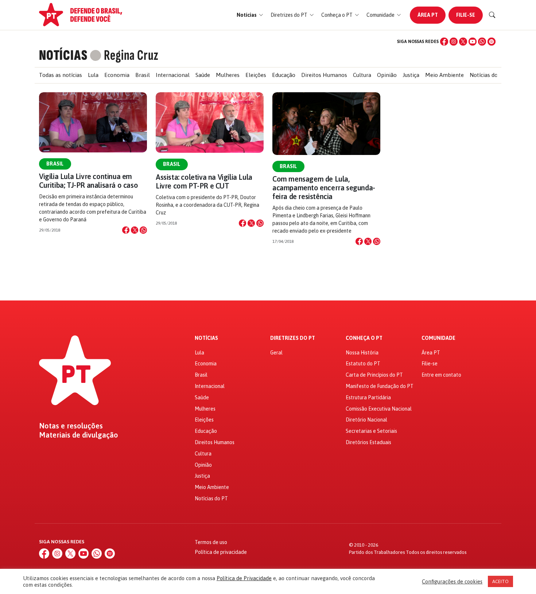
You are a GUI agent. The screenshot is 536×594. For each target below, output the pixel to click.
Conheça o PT (364, 338)
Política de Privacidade (244, 578)
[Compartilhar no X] (134, 230)
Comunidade (438, 338)
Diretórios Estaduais (368, 442)
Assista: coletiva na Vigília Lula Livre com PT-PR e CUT (204, 181)
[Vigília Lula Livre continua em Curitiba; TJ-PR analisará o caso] (93, 122)
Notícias (206, 338)
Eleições (255, 75)
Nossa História (362, 353)
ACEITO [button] (500, 581)
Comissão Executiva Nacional (379, 409)
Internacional (173, 75)
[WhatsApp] (482, 42)
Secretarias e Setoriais (371, 431)
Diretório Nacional (366, 420)
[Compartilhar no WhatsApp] (143, 230)
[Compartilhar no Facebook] (125, 230)
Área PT (427, 15)
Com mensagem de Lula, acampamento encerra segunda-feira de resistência (323, 188)
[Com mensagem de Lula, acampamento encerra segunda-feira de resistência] (326, 123)
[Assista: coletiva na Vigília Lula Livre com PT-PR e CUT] (210, 122)
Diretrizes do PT (292, 338)
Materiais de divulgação (78, 435)
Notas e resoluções (71, 426)
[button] (250, 15)
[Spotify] (492, 42)
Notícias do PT (488, 75)
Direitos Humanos (324, 75)
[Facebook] (444, 42)
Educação (283, 75)
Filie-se (465, 15)
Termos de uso (211, 542)
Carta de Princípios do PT (374, 375)
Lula (93, 75)
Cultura (362, 75)
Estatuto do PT (363, 363)
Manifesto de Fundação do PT (379, 386)
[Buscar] (492, 15)
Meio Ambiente (444, 75)
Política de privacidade (221, 552)
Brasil (142, 75)
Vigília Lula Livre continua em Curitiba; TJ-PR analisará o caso (88, 180)
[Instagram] (454, 42)
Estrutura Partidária (368, 397)
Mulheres (228, 75)
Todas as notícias (60, 75)
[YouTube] (473, 42)
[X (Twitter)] (463, 42)
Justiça (411, 75)
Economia (116, 75)
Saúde (202, 75)
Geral (276, 353)
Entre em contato (441, 375)
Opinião (387, 75)
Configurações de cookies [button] (452, 581)
